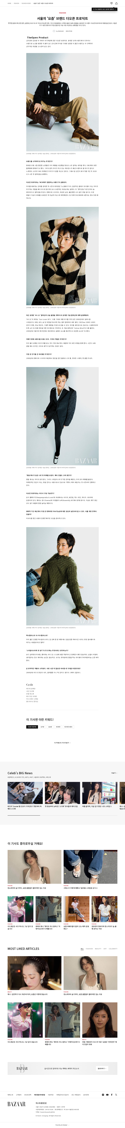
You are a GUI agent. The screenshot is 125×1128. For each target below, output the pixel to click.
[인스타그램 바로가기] (103, 1094)
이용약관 (50, 1095)
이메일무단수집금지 (62, 1095)
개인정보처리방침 (39, 1095)
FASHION (16, 3)
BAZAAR (61, 31)
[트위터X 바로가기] (116, 1094)
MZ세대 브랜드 (68, 727)
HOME (9, 3)
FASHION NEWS (26, 3)
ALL (82, 949)
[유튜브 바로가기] (107, 1094)
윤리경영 (86, 1095)
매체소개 (10, 1095)
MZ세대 (58, 727)
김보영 (50, 727)
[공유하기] (116, 3)
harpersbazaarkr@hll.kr (47, 1112)
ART (105, 949)
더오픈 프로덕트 (32, 727)
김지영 (42, 727)
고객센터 (19, 1095)
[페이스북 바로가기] (111, 1094)
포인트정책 (27, 1095)
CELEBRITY (113, 949)
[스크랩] (111, 3)
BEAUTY (98, 949)
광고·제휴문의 (76, 1095)
